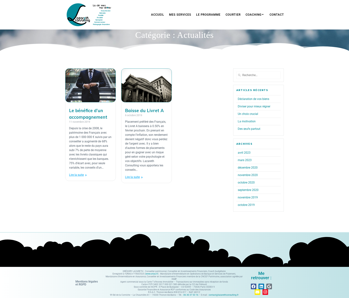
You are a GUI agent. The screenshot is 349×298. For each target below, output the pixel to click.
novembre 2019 (248, 197)
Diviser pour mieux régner (254, 106)
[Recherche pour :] (258, 75)
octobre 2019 (246, 205)
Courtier (233, 14)
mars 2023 (245, 160)
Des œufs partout (249, 129)
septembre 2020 (248, 190)
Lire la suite (76, 175)
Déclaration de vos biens (253, 99)
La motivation (247, 121)
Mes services (180, 14)
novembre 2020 (248, 175)
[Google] (269, 286)
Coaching (254, 14)
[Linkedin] (261, 286)
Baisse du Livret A (144, 110)
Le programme (208, 14)
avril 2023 (244, 152)
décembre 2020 (248, 167)
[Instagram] (265, 292)
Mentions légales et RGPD (86, 283)
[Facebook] (253, 286)
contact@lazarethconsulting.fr (223, 295)
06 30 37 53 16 (190, 295)
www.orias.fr (152, 274)
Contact (277, 14)
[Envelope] (257, 292)
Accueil (157, 14)
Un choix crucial (248, 114)
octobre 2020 (246, 182)
